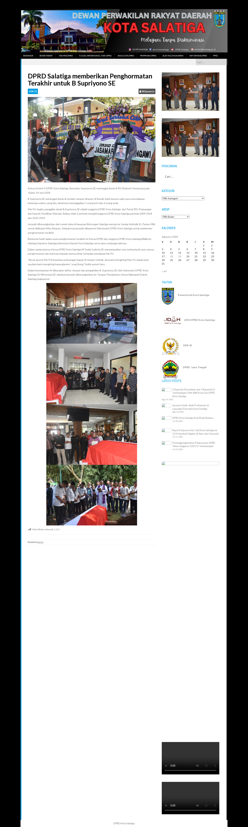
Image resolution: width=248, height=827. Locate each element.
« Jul (164, 271)
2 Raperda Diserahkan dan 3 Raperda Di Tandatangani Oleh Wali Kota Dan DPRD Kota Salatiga (193, 393)
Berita (40, 542)
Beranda (28, 55)
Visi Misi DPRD (66, 55)
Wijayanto (148, 91)
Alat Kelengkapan (172, 55)
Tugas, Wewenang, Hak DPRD (95, 55)
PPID (215, 55)
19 (179, 256)
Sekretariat (46, 55)
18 (171, 256)
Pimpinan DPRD (148, 55)
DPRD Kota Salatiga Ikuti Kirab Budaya (192, 417)
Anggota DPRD (126, 55)
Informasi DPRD (198, 55)
